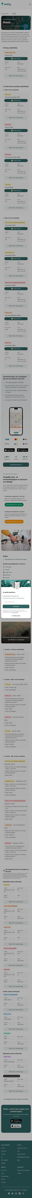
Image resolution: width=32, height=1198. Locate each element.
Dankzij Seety (16, 615)
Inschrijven (16, 606)
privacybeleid (15, 612)
